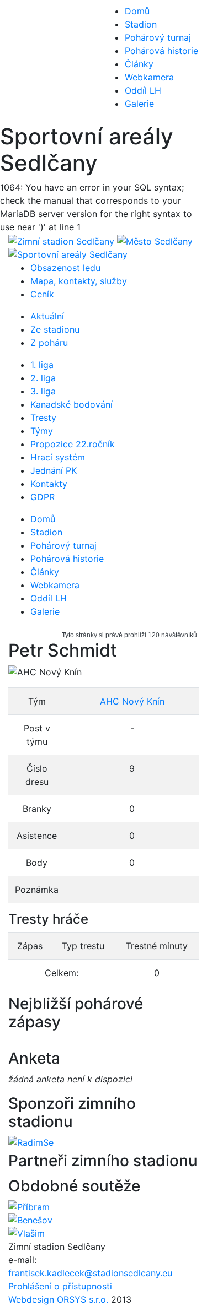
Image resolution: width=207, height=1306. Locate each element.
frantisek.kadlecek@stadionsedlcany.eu (90, 1272)
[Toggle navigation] (24, 62)
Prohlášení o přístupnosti (60, 1286)
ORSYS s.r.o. (82, 1299)
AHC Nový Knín (132, 701)
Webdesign (32, 1299)
